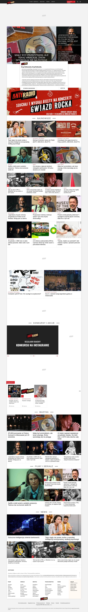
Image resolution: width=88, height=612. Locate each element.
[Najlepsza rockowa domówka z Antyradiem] (32, 339)
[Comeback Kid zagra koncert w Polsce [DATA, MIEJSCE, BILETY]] (68, 129)
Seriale (10, 164)
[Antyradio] (11, 3)
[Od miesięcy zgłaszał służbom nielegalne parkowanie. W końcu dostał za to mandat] (44, 155)
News (9, 138)
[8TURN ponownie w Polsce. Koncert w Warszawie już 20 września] (19, 423)
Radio (59, 581)
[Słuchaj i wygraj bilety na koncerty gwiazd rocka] (44, 101)
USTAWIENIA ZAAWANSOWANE (29, 88)
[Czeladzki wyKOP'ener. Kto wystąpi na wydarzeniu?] (25, 280)
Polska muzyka (49, 581)
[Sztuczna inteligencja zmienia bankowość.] (25, 524)
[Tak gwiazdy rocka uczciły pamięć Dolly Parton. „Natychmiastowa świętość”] (72, 448)
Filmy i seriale (44, 466)
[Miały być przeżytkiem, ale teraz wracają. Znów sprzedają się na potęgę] (31, 45)
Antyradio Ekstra (26, 398)
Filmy (59, 213)
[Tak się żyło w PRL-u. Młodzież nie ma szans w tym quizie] (16, 180)
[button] (56, 355)
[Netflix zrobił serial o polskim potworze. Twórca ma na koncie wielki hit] (19, 155)
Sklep (72, 581)
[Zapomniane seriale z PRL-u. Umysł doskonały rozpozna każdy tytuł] (72, 495)
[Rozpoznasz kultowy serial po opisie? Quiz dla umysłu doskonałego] (44, 203)
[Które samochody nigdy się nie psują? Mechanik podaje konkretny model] (34, 180)
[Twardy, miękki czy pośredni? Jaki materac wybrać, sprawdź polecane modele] (68, 230)
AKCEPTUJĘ (62, 88)
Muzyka (44, 412)
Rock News (60, 164)
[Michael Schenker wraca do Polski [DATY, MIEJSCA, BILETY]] (44, 129)
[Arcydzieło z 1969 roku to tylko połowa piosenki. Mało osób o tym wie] (19, 230)
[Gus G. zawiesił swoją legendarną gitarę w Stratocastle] (62, 280)
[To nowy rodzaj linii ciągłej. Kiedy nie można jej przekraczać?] (72, 180)
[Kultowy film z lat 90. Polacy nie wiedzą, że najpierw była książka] (53, 495)
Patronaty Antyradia (38, 138)
